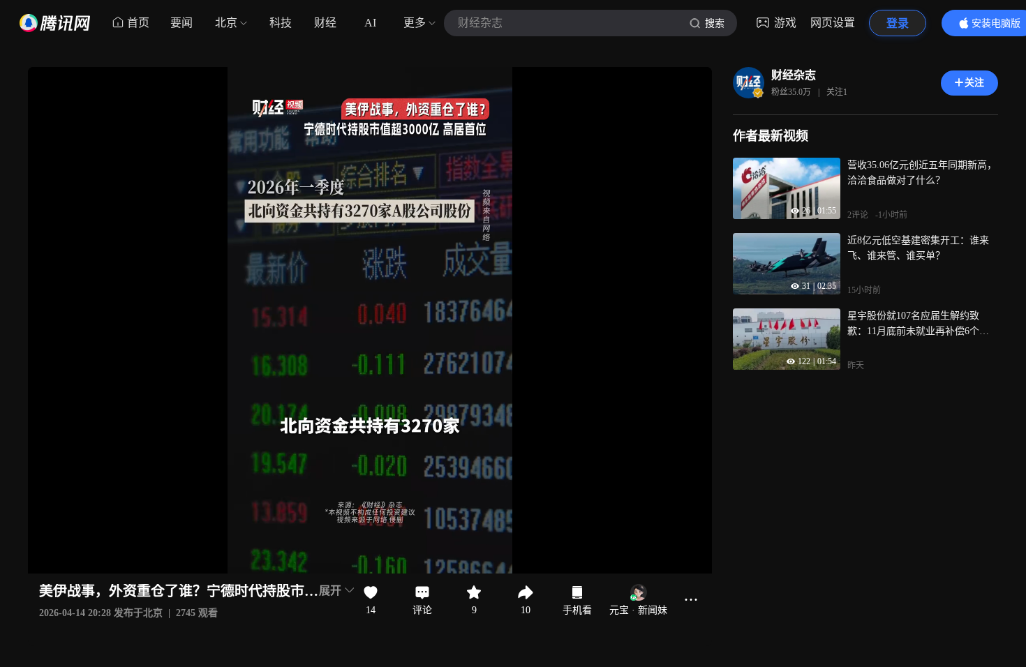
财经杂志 (793, 75)
